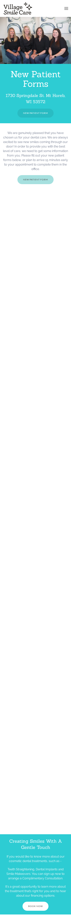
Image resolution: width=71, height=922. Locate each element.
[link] (18, 8)
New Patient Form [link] (35, 113)
